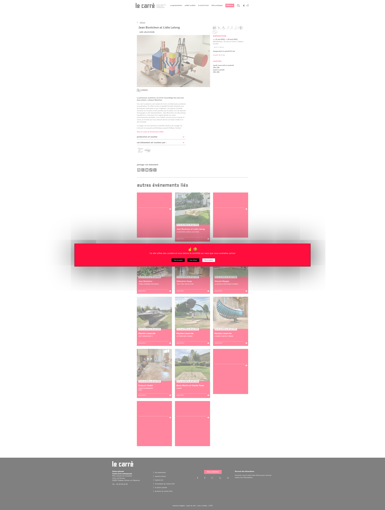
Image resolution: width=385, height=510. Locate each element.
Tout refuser (193, 260)
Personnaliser (208, 260)
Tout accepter (178, 260)
